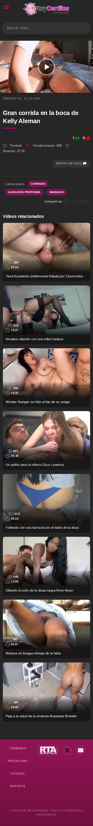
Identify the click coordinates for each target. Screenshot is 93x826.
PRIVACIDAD (17, 761)
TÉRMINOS (17, 748)
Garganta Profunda (24, 192)
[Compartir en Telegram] (82, 201)
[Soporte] (81, 750)
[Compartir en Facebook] (65, 201)
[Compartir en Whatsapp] (76, 201)
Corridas (38, 183)
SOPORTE (17, 786)
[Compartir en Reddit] (87, 201)
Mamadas (57, 192)
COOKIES (17, 773)
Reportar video (69, 163)
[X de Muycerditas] (67, 750)
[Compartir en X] (71, 201)
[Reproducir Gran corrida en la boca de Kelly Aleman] (46, 67)
